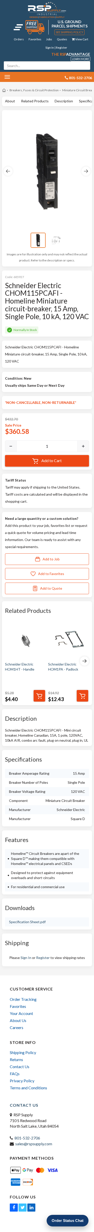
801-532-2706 (27, 1137)
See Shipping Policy (69, 32)
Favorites (35, 39)
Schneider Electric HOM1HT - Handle (19, 666)
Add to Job (51, 559)
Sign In (26, 957)
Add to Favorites (51, 574)
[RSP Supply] (47, 10)
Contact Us (19, 1066)
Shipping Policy (23, 1052)
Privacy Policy (22, 1080)
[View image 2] (56, 240)
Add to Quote (51, 588)
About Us (18, 1020)
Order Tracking (23, 999)
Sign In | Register (56, 47)
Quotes (62, 39)
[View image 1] (38, 240)
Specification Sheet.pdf (27, 922)
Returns (16, 1059)
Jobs (49, 39)
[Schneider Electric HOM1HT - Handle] (25, 640)
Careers (16, 1027)
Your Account (21, 1013)
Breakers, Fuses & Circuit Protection (34, 90)
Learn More (80, 59)
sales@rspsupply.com (33, 1143)
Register (43, 957)
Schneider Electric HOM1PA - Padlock (63, 666)
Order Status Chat (67, 1220)
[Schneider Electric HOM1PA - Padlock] (68, 640)
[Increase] (83, 446)
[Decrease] (11, 446)
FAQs (15, 1073)
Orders (19, 39)
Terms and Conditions (28, 1087)
